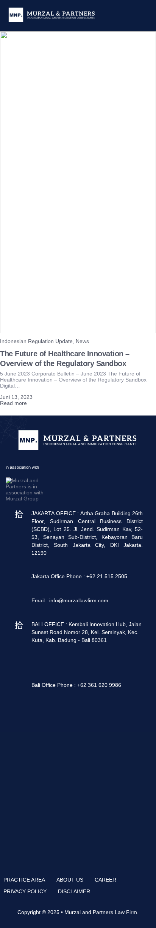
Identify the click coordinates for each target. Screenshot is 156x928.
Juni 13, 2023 (16, 397)
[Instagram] (81, 710)
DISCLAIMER (74, 891)
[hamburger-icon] (143, 15)
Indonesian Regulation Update (36, 341)
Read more (13, 403)
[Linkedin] (60, 710)
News (82, 341)
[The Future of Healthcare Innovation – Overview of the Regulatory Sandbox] (78, 331)
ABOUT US (69, 880)
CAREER (105, 880)
